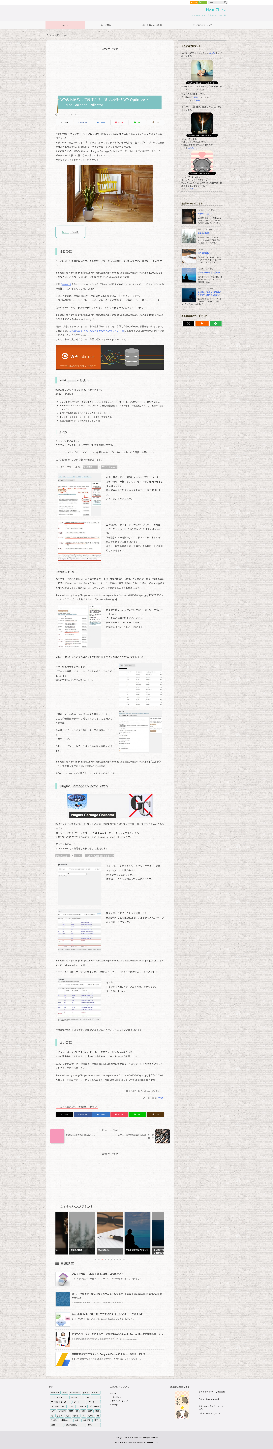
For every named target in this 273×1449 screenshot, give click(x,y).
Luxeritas (55, 1392)
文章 (68, 1415)
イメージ (95, 1392)
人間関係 (62, 1411)
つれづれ (63, 35)
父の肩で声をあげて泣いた (209, 272)
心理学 (59, 1415)
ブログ (70, 1406)
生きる (54, 1420)
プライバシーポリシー (120, 1400)
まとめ (85, 1392)
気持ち (90, 1415)
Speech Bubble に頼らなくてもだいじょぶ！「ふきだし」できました (107, 1314)
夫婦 (83, 1411)
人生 (53, 1411)
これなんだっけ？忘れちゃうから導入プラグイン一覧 (96, 330)
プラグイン (156, 1091)
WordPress (145, 1091)
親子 (96, 1420)
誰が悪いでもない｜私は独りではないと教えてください (210, 293)
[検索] (225, 2)
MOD (64, 1392)
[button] (60, 1231)
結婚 (76, 1420)
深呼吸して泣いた (205, 213)
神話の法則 (65, 1420)
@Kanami (66, 284)
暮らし (76, 1415)
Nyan (160, 1097)
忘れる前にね (203, 253)
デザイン (91, 1402)
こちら (212, 52)
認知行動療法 (71, 1425)
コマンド (89, 1397)
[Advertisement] (109, 71)
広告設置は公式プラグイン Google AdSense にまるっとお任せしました (108, 1354)
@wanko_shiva (213, 1413)
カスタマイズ (56, 1397)
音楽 (90, 1425)
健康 (71, 1411)
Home (51, 35)
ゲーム (74, 1397)
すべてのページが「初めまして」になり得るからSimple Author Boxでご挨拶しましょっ (117, 1334)
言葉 (53, 1425)
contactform (115, 1397)
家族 (97, 1411)
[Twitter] (188, 323)
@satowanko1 (212, 1399)
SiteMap (114, 1404)
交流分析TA (94, 1406)
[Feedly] (215, 323)
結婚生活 (86, 1420)
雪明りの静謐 (203, 233)
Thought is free (152, 1442)
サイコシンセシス (58, 1402)
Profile (113, 1393)
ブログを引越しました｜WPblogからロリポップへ (97, 1273)
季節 (90, 1411)
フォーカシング (57, 1406)
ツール (76, 1402)
